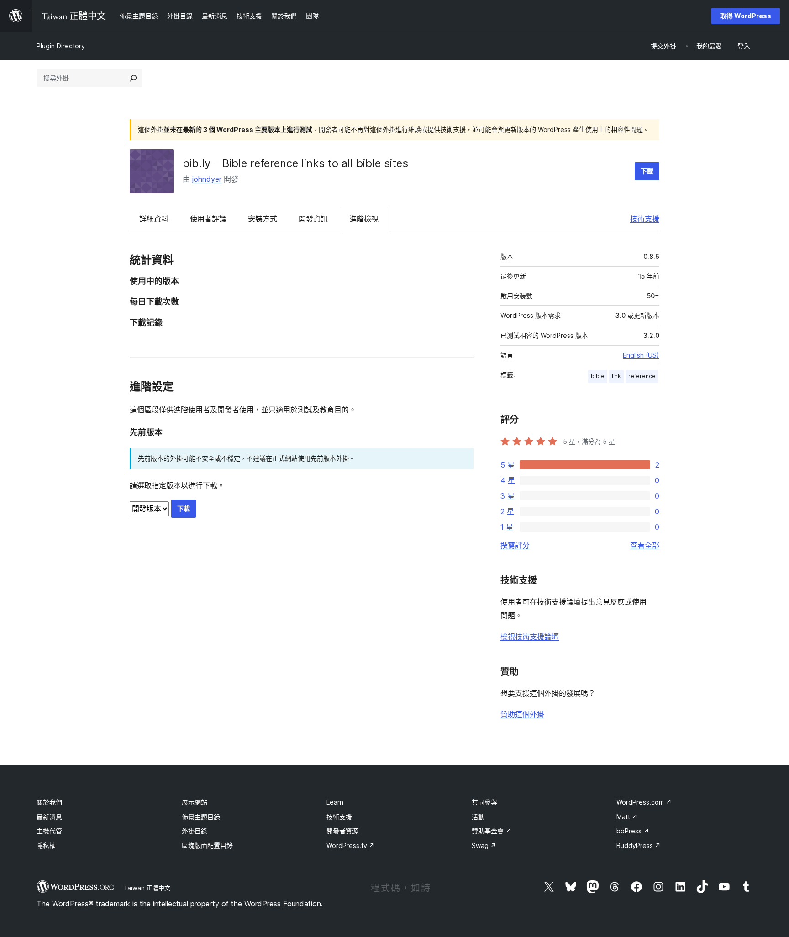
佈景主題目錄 (201, 817)
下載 (647, 171)
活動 (478, 817)
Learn (334, 802)
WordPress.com (644, 802)
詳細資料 (153, 218)
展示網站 (194, 802)
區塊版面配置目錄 (207, 845)
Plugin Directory (61, 46)
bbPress (632, 831)
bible (598, 376)
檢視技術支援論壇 (529, 636)
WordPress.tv (350, 845)
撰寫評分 (515, 545)
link (616, 376)
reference (642, 376)
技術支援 (644, 218)
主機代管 (49, 831)
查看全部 (644, 545)
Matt (627, 817)
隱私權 (46, 845)
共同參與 (484, 802)
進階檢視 (364, 218)
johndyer (206, 179)
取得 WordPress (745, 16)
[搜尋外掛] (133, 78)
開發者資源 (342, 831)
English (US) (641, 355)
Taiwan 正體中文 (147, 887)
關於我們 (49, 802)
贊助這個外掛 (522, 714)
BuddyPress (638, 845)
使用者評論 (208, 218)
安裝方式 (262, 218)
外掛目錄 (194, 831)
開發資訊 (313, 218)
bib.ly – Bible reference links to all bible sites (295, 163)
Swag (484, 845)
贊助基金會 (491, 831)
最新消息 (49, 817)
